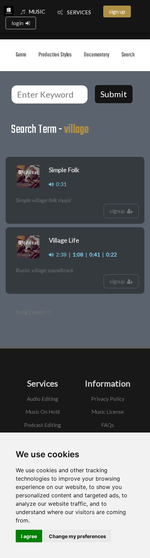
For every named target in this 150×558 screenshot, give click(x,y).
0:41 (94, 254)
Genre (21, 55)
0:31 (60, 184)
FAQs (107, 425)
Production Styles (55, 55)
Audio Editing (42, 399)
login (18, 23)
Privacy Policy (108, 399)
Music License (107, 411)
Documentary (96, 55)
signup (118, 211)
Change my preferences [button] (77, 536)
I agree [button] (29, 536)
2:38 (60, 254)
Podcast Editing (42, 425)
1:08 (78, 254)
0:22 (111, 254)
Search (128, 55)
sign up (117, 11)
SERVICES (77, 12)
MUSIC (37, 11)
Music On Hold (42, 411)
